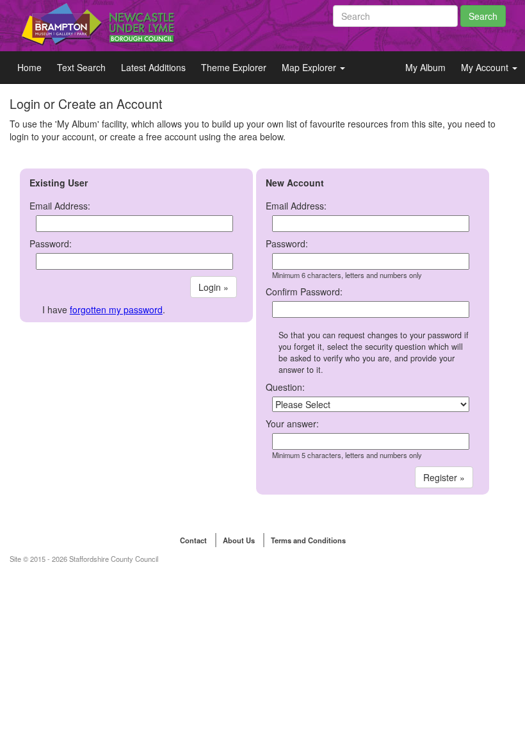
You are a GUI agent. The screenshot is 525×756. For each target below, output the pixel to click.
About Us (239, 540)
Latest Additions (153, 67)
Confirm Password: (304, 291)
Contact (193, 540)
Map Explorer (310, 67)
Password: (50, 243)
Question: (285, 387)
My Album (425, 67)
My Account (486, 67)
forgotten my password (116, 309)
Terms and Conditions (308, 540)
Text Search (81, 67)
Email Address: (59, 205)
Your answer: (292, 423)
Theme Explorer (233, 67)
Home (29, 67)
